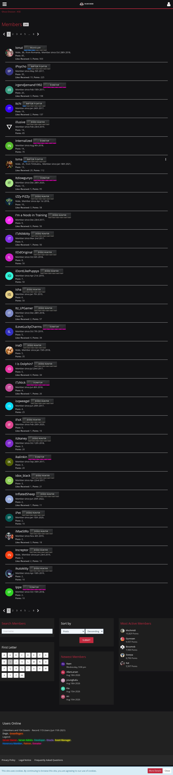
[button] (4, 4)
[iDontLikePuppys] (9, 276)
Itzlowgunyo (23, 178)
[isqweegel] (9, 406)
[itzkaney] (9, 443)
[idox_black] (9, 481)
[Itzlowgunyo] (9, 183)
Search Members (14, 623)
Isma (18, 159)
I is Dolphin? (24, 364)
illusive (20, 122)
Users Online (12, 723)
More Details (155, 770)
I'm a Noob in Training (31, 215)
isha (18, 289)
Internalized (23, 141)
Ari (67, 696)
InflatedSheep (25, 494)
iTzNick (20, 382)
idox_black (22, 475)
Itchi (18, 103)
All (22, 675)
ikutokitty (21, 569)
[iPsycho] (9, 71)
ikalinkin (21, 457)
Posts (17, 55)
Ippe (18, 587)
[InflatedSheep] (9, 499)
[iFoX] (9, 425)
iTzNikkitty (22, 234)
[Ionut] (9, 53)
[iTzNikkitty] (9, 239)
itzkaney (21, 438)
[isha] (9, 295)
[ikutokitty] (9, 574)
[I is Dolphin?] (9, 369)
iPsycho (20, 66)
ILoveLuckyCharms (28, 327)
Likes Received (22, 58)
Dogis (5, 733)
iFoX (18, 420)
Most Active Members (135, 623)
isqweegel (22, 401)
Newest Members (73, 657)
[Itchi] (9, 108)
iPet (18, 513)
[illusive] (9, 127)
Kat (127, 662)
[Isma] (9, 164)
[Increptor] (9, 555)
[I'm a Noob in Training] (9, 220)
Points (35, 58)
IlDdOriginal (23, 252)
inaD (18, 345)
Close (167, 770)
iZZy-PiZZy (22, 197)
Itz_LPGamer (24, 308)
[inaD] (9, 350)
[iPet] (9, 518)
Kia (67, 688)
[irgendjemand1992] (9, 90)
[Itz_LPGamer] (9, 313)
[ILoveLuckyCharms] (9, 332)
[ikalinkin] (9, 462)
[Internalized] (9, 146)
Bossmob (130, 646)
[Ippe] (9, 592)
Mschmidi (131, 630)
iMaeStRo (22, 531)
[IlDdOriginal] (9, 257)
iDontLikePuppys (27, 271)
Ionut (19, 48)
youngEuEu (72, 679)
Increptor (21, 550)
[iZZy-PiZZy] (9, 202)
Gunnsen (130, 638)
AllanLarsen (72, 671)
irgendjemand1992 (28, 85)
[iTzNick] (9, 388)
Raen (68, 663)
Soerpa (129, 654)
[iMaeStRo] (9, 536)
